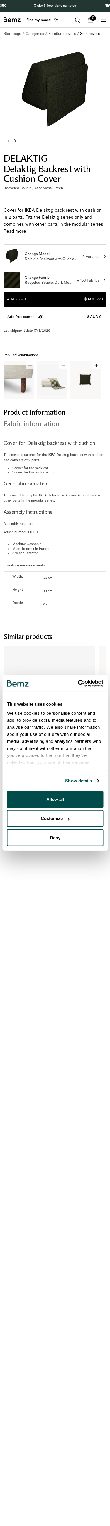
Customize (52, 818)
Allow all (55, 799)
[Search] (78, 20)
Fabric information (31, 423)
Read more (15, 231)
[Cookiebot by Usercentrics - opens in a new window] (78, 683)
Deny (55, 837)
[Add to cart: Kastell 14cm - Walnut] (30, 365)
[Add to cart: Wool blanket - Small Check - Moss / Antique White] (63, 365)
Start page (12, 33)
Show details (78, 780)
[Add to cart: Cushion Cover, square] (96, 365)
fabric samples (64, 6)
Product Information (34, 412)
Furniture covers (62, 33)
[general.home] (12, 19)
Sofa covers (90, 33)
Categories (35, 33)
